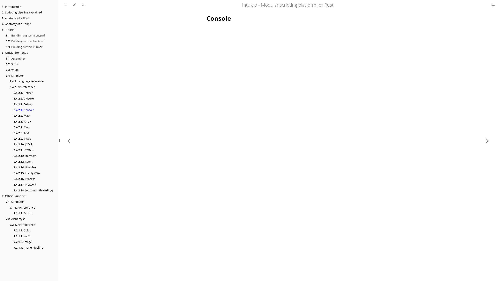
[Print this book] (493, 5)
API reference (22, 87)
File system (27, 173)
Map (22, 127)
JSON (23, 144)
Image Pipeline (28, 247)
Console (24, 110)
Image (23, 242)
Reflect (23, 93)
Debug (23, 104)
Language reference (27, 81)
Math (22, 115)
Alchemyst (15, 219)
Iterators (25, 156)
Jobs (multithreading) (33, 190)
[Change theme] (74, 5)
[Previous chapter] (69, 140)
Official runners (14, 196)
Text (21, 133)
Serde (12, 64)
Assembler (15, 58)
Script (22, 213)
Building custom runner (24, 47)
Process (24, 179)
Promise (25, 167)
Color (22, 230)
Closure (24, 98)
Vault (12, 70)
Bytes (22, 138)
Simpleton (15, 75)
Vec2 (22, 236)
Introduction (11, 7)
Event (23, 162)
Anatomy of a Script (16, 24)
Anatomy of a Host (15, 18)
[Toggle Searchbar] (83, 5)
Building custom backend (25, 41)
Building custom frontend (25, 35)
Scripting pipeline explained (22, 12)
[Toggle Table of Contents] (65, 5)
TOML (23, 150)
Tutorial (8, 30)
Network (25, 184)
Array (22, 121)
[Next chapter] (487, 140)
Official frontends (15, 52)
